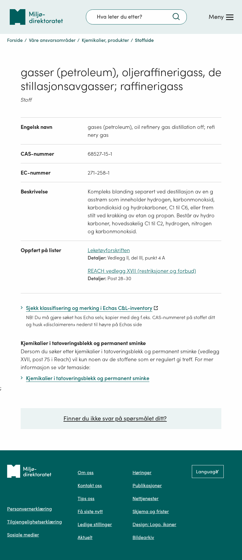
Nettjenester (145, 498)
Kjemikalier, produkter (105, 40)
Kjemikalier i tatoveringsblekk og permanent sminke (83, 343)
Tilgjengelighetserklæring (34, 522)
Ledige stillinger (95, 524)
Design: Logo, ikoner (154, 524)
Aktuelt (85, 537)
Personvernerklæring (29, 509)
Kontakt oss (90, 485)
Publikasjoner (147, 485)
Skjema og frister (151, 511)
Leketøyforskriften (109, 250)
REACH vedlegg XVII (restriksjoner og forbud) (142, 270)
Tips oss (86, 498)
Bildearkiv (143, 537)
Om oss (86, 472)
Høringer (142, 472)
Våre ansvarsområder (52, 40)
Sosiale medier (23, 535)
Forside (15, 40)
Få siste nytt (90, 511)
